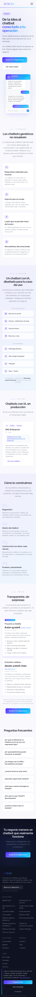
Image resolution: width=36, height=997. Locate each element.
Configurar (18, 991)
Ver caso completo (13, 461)
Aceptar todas (18, 982)
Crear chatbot (6, 914)
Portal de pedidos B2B (26, 918)
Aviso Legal (6, 957)
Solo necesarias (18, 987)
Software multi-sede (8, 929)
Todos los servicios (8, 932)
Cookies (4, 963)
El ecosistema (6, 941)
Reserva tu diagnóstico (15, 60)
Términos (5, 967)
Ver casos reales (12, 67)
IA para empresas (24, 911)
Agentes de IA (6, 900)
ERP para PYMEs (24, 914)
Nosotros (22, 941)
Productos (5, 948)
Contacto (22, 948)
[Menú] (32, 3)
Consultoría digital (8, 911)
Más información (25, 977)
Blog (21, 944)
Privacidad (5, 960)
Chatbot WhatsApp (25, 929)
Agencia (4, 944)
